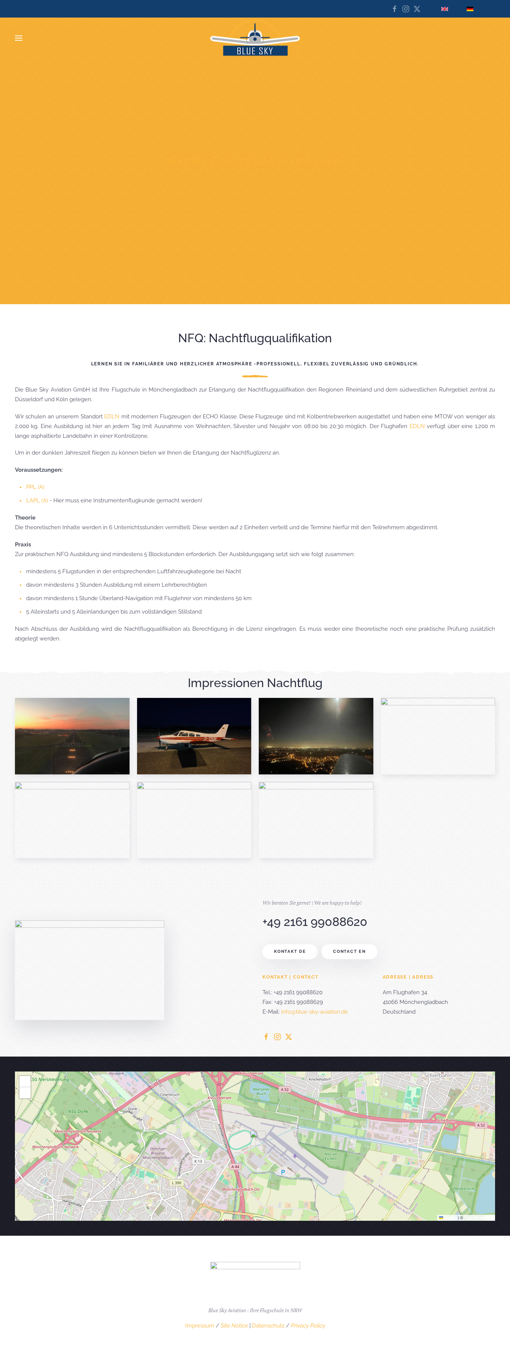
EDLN (111, 416)
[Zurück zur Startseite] (255, 38)
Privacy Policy (308, 1325)
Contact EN (349, 951)
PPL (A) (35, 487)
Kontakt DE (290, 951)
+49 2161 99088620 (314, 922)
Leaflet (450, 1217)
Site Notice (234, 1325)
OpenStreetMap (478, 1217)
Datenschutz (268, 1325)
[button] (18, 38)
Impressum (199, 1325)
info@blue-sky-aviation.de (314, 1011)
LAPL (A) (37, 500)
